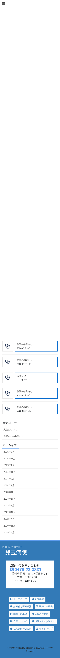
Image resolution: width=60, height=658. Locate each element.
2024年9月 (9, 478)
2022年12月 (10, 512)
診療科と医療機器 (22, 606)
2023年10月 (10, 498)
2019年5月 (9, 532)
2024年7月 (9, 485)
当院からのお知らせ (14, 436)
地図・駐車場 (20, 614)
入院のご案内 (41, 614)
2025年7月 (9, 465)
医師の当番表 (46, 606)
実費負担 (21, 375)
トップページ (20, 599)
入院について (10, 429)
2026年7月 (9, 452)
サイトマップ (46, 628)
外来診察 (39, 599)
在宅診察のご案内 (22, 628)
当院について (20, 621)
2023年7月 (9, 505)
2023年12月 (10, 492)
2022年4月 (9, 519)
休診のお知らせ (25, 344)
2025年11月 (9, 458)
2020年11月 (9, 525)
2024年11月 (9, 472)
